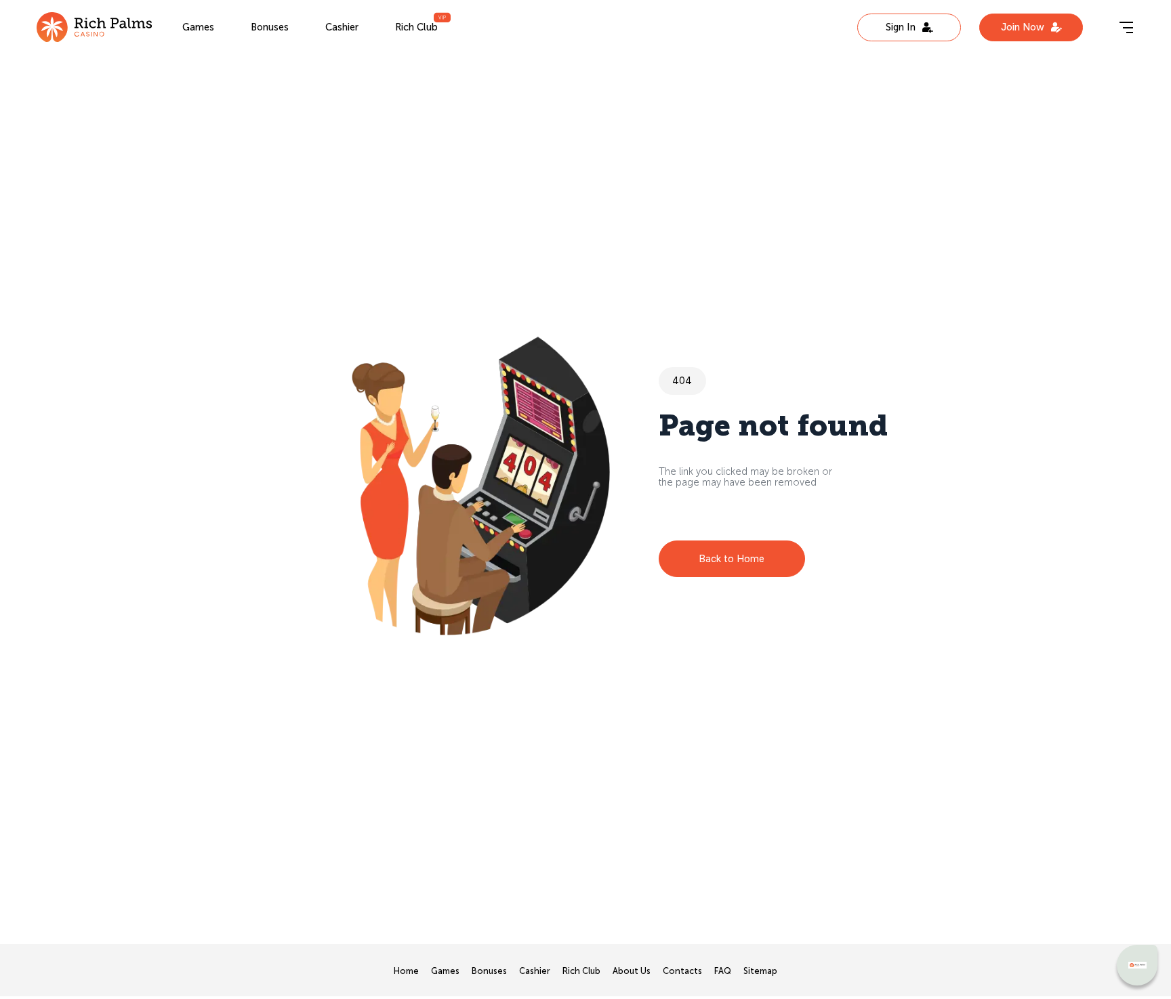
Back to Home (731, 558)
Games (198, 27)
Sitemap (760, 971)
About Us (632, 971)
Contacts (682, 971)
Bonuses (270, 27)
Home (406, 971)
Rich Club (416, 27)
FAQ (722, 971)
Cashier (341, 27)
